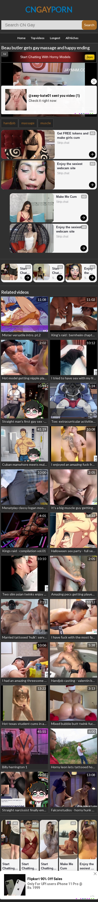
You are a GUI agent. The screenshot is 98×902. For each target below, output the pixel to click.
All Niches (72, 38)
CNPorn (49, 9)
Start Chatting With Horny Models (45, 57)
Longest (55, 38)
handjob (9, 123)
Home (21, 38)
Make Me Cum (66, 196)
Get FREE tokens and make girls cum (73, 135)
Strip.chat (63, 142)
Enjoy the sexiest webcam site (70, 166)
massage (27, 123)
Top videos (37, 38)
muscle (45, 123)
